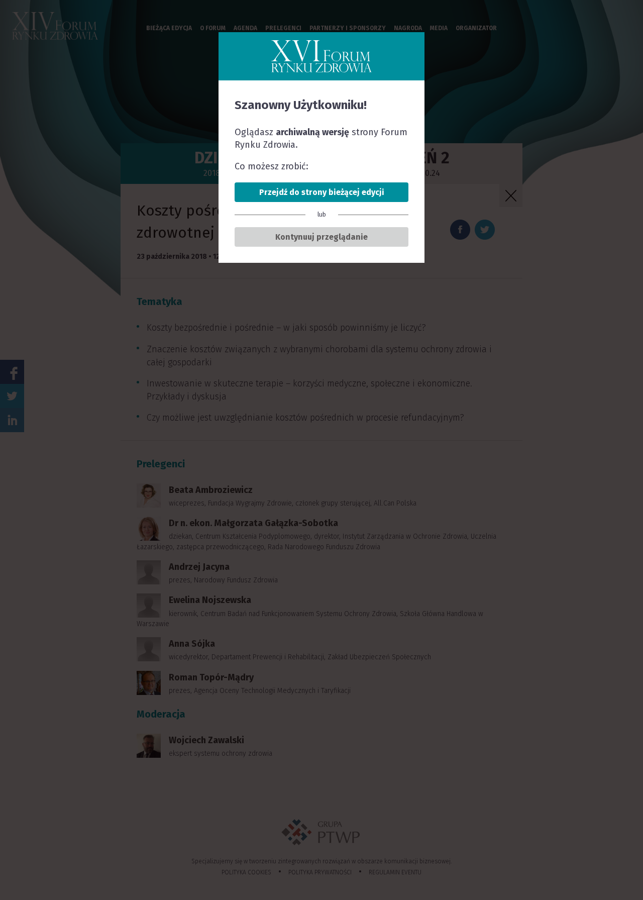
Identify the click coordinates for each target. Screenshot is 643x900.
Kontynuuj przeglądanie (321, 237)
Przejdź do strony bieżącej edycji (321, 192)
